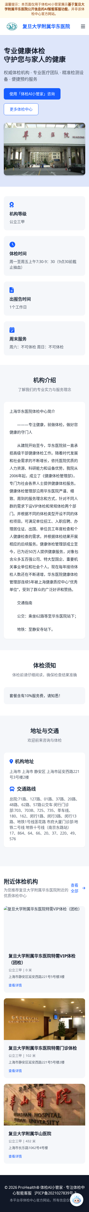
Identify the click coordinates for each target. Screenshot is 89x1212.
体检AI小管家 (51, 1187)
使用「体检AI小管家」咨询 (32, 93)
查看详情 (15, 985)
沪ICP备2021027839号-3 (55, 1193)
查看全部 (74, 888)
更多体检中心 (21, 109)
